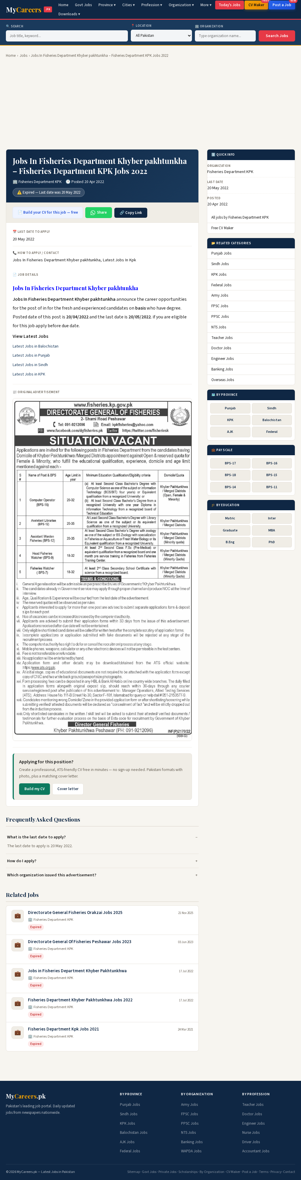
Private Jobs (167, 1171)
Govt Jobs (83, 5)
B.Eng (230, 542)
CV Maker (258, 4)
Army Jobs (219, 295)
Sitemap (133, 1171)
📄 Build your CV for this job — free (48, 212)
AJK (230, 431)
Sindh (271, 408)
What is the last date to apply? (36, 837)
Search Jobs (277, 36)
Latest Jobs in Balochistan (35, 346)
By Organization (212, 1171)
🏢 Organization (209, 26)
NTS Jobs (218, 327)
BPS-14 (230, 487)
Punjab (230, 408)
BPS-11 (271, 487)
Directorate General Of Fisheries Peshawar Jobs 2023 (79, 942)
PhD (272, 542)
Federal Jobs (221, 285)
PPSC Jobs (220, 316)
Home (63, 5)
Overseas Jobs (222, 380)
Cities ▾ (128, 5)
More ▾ (206, 5)
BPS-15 (271, 475)
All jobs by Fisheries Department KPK (240, 217)
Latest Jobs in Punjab (31, 355)
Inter (272, 518)
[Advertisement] (150, 104)
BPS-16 (271, 463)
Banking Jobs (222, 369)
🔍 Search (14, 26)
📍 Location (141, 26)
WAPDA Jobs (191, 1151)
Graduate (230, 530)
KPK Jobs (218, 274)
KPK (230, 420)
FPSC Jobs (219, 306)
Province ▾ (107, 5)
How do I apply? (21, 861)
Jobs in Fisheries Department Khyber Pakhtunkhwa (77, 971)
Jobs (23, 55)
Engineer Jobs (222, 358)
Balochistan (271, 420)
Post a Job (283, 4)
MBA (271, 530)
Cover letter (67, 789)
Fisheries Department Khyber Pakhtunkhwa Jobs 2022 (80, 1000)
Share (102, 212)
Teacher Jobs (222, 337)
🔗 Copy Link (131, 212)
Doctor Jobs (221, 348)
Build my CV (34, 789)
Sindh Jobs (220, 264)
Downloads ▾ (69, 14)
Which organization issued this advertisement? (51, 875)
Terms (263, 1171)
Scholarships (188, 1171)
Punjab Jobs (221, 253)
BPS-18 (230, 475)
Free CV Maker (222, 228)
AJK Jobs (127, 1142)
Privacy (276, 1171)
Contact (289, 1171)
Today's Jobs (229, 5)
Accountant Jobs (255, 1151)
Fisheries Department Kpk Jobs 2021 (63, 1029)
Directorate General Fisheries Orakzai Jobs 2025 (75, 913)
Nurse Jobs (251, 1132)
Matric (230, 518)
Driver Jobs (251, 1142)
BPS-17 (230, 463)
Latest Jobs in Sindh (30, 365)
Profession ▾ (151, 5)
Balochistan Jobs (133, 1132)
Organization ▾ (181, 5)
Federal (271, 431)
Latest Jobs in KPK (29, 374)
